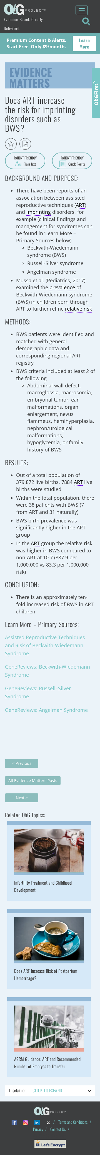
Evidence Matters (30, 76)
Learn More (84, 43)
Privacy (38, 1129)
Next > (22, 797)
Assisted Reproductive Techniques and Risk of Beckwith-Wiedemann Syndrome (45, 645)
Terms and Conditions (73, 1122)
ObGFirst (95, 92)
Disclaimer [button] (35, 1090)
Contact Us (58, 1129)
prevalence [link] (62, 287)
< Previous (21, 763)
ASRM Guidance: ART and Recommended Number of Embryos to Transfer (47, 1063)
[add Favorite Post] (11, 144)
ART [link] (80, 205)
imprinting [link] (38, 212)
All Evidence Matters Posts (32, 780)
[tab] (50, 1090)
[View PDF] (25, 144)
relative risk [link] (78, 308)
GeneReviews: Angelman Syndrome (46, 710)
